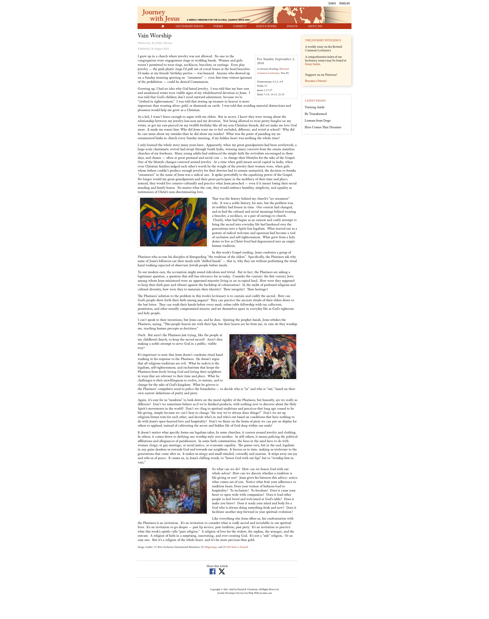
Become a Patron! (316, 81)
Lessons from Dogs (317, 120)
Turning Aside (315, 107)
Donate (292, 26)
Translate (344, 3)
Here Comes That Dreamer (323, 127)
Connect (239, 26)
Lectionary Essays (189, 26)
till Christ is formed (237, 547)
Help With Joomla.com (260, 593)
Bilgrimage (211, 547)
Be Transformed (316, 114)
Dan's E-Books (266, 26)
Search (332, 3)
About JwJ (315, 26)
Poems (218, 26)
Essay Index (312, 64)
